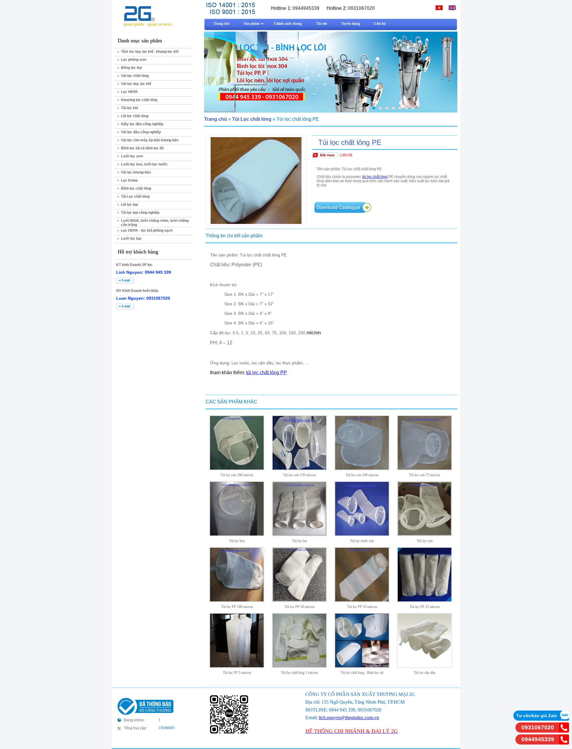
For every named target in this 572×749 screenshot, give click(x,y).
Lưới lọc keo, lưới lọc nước (144, 164)
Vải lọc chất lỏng (135, 76)
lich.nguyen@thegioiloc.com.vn (349, 717)
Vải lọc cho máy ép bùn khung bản (149, 140)
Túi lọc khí (129, 108)
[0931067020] (564, 730)
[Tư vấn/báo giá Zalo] (564, 719)
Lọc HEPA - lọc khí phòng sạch (146, 230)
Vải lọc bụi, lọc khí (136, 84)
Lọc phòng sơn (133, 60)
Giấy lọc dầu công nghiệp (142, 124)
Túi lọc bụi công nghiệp (140, 213)
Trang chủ (215, 119)
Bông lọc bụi (131, 68)
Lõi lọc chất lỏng (134, 116)
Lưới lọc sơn (132, 156)
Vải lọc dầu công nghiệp (141, 132)
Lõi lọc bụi (129, 204)
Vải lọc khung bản (136, 172)
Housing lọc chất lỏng (139, 100)
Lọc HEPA (129, 92)
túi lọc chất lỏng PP (266, 372)
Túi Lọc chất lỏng (135, 196)
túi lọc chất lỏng (375, 177)
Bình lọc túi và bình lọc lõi (142, 148)
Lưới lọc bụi (131, 238)
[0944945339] (564, 742)
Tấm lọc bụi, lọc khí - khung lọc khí (149, 51)
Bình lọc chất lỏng (136, 188)
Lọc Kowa (129, 180)
